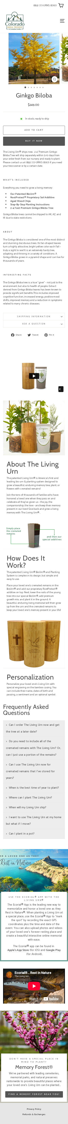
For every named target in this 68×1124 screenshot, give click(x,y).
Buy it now (34, 141)
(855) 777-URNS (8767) (45, 5)
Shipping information (34, 316)
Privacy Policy (34, 1109)
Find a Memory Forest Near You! (34, 1094)
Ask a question (34, 324)
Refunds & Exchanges (34, 1114)
